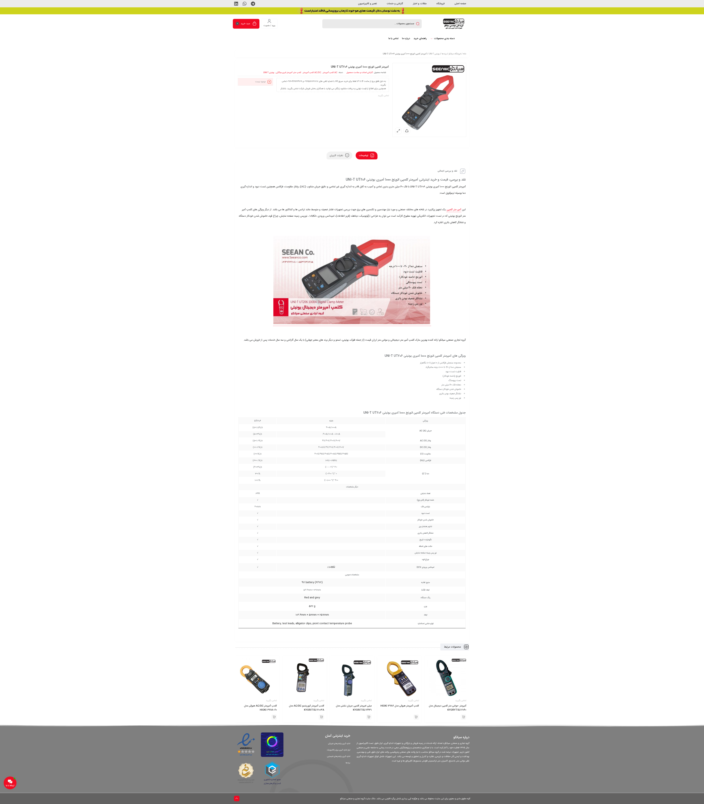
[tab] (366, 155)
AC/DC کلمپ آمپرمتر (312, 72)
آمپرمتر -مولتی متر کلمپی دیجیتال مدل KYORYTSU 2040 (447, 708)
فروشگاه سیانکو (455, 54)
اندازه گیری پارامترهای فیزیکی (339, 743)
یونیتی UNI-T (434, 54)
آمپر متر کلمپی (454, 209)
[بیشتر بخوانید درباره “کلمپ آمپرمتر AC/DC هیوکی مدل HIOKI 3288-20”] (274, 717)
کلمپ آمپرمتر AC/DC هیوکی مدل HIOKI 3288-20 (260, 708)
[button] (253, 3)
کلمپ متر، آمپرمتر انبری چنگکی (288, 72)
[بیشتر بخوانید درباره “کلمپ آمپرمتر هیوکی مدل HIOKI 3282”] (416, 717)
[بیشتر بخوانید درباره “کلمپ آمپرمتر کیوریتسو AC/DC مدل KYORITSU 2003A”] (321, 717)
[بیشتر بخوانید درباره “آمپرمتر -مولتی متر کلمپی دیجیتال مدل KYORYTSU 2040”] (463, 717)
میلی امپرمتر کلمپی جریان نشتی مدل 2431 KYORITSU (354, 708)
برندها (444, 54)
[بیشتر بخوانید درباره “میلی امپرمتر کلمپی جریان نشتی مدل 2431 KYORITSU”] (369, 717)
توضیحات (364, 155)
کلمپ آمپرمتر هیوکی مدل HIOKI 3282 (399, 706)
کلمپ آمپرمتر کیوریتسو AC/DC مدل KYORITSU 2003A (306, 708)
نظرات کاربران (337, 155)
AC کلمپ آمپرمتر (330, 72)
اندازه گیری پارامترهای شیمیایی (338, 756)
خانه (464, 54)
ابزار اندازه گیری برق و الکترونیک (338, 750)
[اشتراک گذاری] (407, 130)
